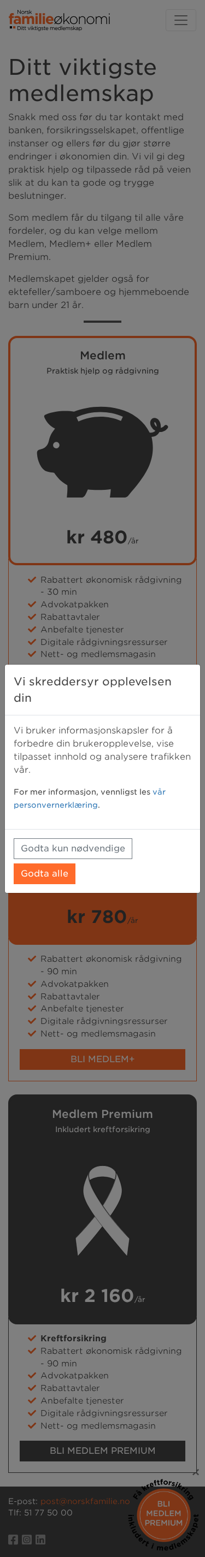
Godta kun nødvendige (73, 848)
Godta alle (44, 873)
